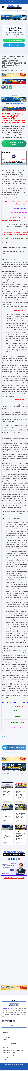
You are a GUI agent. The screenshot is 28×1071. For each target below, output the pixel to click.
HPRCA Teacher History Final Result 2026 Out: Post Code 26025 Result (20, 794)
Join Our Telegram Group (12, 752)
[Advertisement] (14, 970)
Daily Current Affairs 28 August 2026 (6, 835)
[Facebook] (9, 859)
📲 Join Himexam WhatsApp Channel (14, 143)
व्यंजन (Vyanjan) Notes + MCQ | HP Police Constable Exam (20, 837)
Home (4, 1030)
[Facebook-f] (3, 1021)
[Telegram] (15, 859)
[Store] (14, 1021)
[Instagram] (12, 859)
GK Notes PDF (6, 1057)
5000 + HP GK (6, 1048)
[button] (3, 87)
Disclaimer (5, 1035)
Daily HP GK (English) (8, 1055)
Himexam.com (5, 1008)
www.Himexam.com (20, 208)
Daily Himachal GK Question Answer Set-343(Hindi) (20, 816)
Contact (5, 1039)
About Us (5, 1032)
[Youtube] (19, 859)
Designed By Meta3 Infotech (14, 1068)
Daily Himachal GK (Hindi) (9, 1052)
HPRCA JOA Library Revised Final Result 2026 (7, 793)
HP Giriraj (5, 1059)
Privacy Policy (6, 1037)
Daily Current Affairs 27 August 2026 (6, 815)
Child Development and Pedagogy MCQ (13, 1050)
